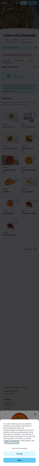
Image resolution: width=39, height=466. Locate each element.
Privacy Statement (12, 443)
